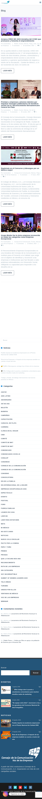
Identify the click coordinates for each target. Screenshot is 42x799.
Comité (4, 438)
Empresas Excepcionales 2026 (14, 489)
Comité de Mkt (7, 442)
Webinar (4, 601)
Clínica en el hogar (9, 431)
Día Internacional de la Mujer (14, 485)
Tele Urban (6, 582)
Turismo (4, 586)
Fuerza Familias (8, 508)
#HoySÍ (4, 392)
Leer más (7, 70)
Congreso (5, 462)
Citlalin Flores (7, 640)
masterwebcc (7, 43)
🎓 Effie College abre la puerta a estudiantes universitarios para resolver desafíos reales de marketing (25, 692)
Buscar (3, 668)
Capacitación (6, 419)
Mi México (5, 527)
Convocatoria (7, 477)
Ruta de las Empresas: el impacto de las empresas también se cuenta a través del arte (25, 737)
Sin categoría (7, 570)
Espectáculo (6, 493)
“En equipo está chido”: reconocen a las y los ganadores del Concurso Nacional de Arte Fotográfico (26, 705)
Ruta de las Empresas (10, 566)
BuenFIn (4, 411)
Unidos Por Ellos (8, 589)
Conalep (4, 458)
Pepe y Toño (32, 43)
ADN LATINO (5, 396)
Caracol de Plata (8, 423)
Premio (4, 551)
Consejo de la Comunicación (22, 173)
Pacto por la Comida (10, 543)
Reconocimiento (8, 562)
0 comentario (16, 45)
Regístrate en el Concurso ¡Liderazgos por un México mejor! (20, 169)
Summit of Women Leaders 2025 (14, 578)
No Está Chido (7, 531)
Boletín (16, 43)
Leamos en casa (8, 512)
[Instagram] (5, 794)
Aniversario (6, 400)
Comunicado (6, 450)
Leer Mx (4, 516)
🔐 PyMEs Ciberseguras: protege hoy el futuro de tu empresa (20, 366)
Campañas (5, 415)
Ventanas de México (9, 593)
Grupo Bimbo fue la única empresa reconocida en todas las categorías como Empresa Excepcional (20, 237)
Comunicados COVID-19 (10, 454)
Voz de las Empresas (10, 175)
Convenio (5, 473)
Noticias (26, 43)
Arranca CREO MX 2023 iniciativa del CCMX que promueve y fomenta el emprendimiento (21, 40)
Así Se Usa (5, 403)
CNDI (3, 434)
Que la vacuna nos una (11, 558)
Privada (4, 555)
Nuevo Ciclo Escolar (10, 539)
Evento (21, 43)
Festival (4, 500)
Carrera (4, 427)
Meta (3, 524)
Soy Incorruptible (9, 574)
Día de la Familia (8, 481)
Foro (3, 504)
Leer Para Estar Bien (10, 520)
